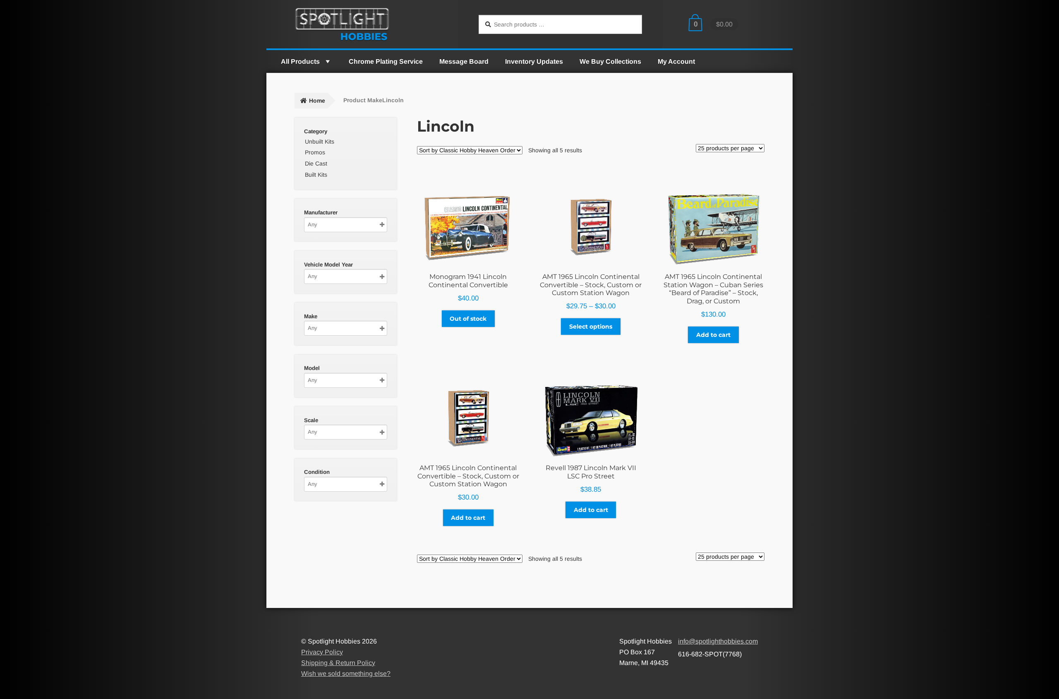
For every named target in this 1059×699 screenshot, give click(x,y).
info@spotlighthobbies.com (718, 641)
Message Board (464, 61)
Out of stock (468, 318)
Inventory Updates (534, 61)
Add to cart (713, 335)
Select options (590, 326)
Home (317, 100)
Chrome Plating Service (386, 61)
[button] (327, 61)
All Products (300, 61)
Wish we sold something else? (346, 673)
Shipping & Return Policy (338, 662)
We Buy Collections (610, 61)
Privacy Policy (322, 652)
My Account (676, 61)
